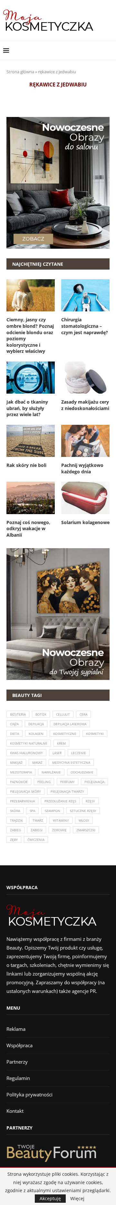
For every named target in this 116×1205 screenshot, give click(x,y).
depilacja (36, 724)
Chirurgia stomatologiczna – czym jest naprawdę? (84, 326)
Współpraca (19, 1045)
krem (61, 743)
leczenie (78, 753)
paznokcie (19, 782)
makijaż (16, 762)
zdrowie (59, 830)
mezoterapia (21, 772)
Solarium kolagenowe (85, 522)
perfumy (67, 782)
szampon (52, 810)
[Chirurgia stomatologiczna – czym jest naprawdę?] (85, 295)
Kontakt (15, 1111)
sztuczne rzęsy (83, 810)
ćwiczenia (35, 839)
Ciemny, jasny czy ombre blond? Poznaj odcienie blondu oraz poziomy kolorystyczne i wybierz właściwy (30, 335)
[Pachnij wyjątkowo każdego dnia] (85, 441)
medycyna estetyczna (71, 762)
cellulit (63, 714)
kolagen (36, 733)
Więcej (77, 1198)
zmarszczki (85, 830)
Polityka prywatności (29, 1094)
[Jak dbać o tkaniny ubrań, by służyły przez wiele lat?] (30, 378)
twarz (38, 820)
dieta (14, 733)
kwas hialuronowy (26, 753)
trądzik (16, 820)
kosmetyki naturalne (28, 743)
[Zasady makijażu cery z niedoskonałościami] (85, 378)
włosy (84, 820)
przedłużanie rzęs (60, 801)
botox (40, 714)
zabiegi (37, 830)
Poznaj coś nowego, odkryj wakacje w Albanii (28, 528)
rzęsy (90, 801)
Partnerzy (17, 1061)
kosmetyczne (64, 733)
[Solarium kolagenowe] (85, 498)
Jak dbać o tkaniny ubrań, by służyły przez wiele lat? (27, 408)
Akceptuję (50, 1198)
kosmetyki (95, 733)
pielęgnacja (94, 782)
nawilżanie (51, 772)
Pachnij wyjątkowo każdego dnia (82, 468)
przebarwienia (22, 801)
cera (83, 714)
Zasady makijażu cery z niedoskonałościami (85, 405)
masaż (37, 762)
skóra (15, 810)
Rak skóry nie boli (26, 465)
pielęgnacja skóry (25, 791)
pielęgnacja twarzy (67, 791)
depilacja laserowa (69, 724)
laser (57, 753)
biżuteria (18, 714)
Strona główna (20, 72)
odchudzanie (82, 772)
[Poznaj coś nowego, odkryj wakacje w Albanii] (30, 498)
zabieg (15, 830)
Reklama (15, 1029)
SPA (32, 810)
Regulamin (18, 1078)
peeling (44, 782)
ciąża (14, 724)
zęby (14, 839)
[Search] (109, 50)
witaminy (61, 820)
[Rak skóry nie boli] (30, 441)
